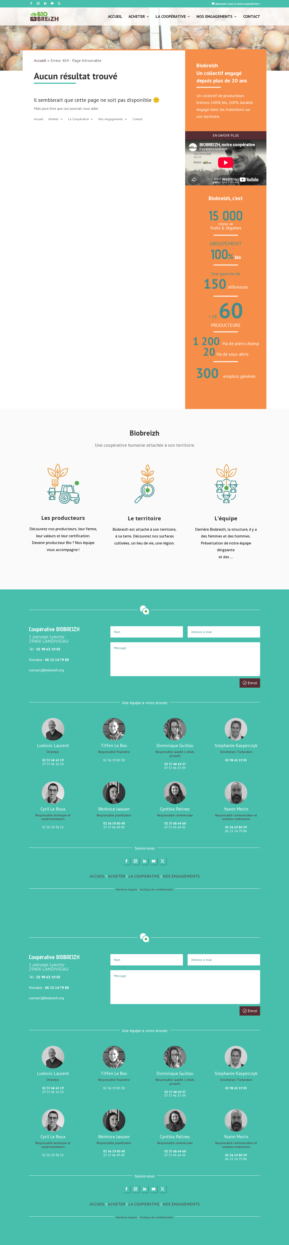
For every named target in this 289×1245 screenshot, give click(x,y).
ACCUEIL (97, 876)
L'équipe (225, 518)
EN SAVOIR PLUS (226, 135)
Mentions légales (127, 889)
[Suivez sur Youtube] (52, 3)
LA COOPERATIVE (143, 876)
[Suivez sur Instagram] (38, 3)
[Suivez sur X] (162, 861)
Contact (251, 17)
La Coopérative (171, 17)
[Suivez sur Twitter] (59, 3)
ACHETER (116, 876)
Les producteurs (63, 517)
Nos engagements (214, 17)
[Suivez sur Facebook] (31, 3)
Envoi (252, 682)
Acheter (136, 17)
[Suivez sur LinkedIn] (45, 3)
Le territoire (144, 518)
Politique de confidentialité (156, 889)
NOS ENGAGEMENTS (181, 876)
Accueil (115, 17)
